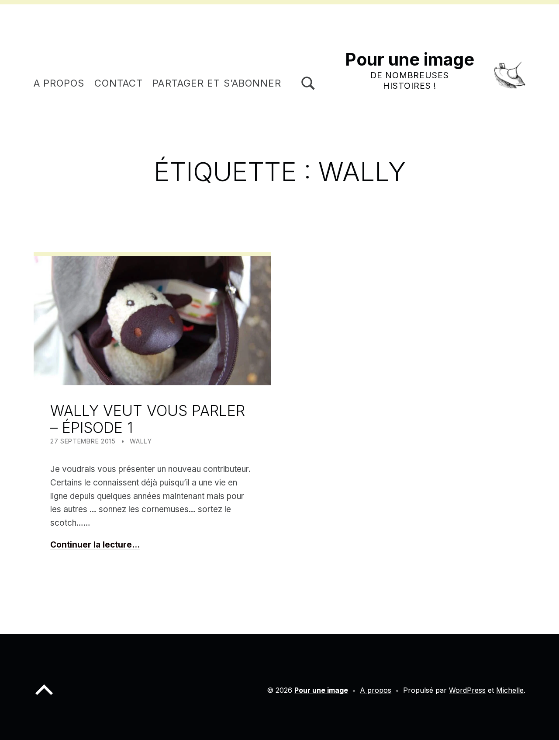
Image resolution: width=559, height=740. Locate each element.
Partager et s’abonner (216, 83)
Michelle (510, 690)
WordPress (467, 690)
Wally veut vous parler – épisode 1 (147, 418)
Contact (118, 83)
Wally (141, 441)
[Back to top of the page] (44, 696)
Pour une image (409, 59)
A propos (59, 83)
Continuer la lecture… (95, 545)
